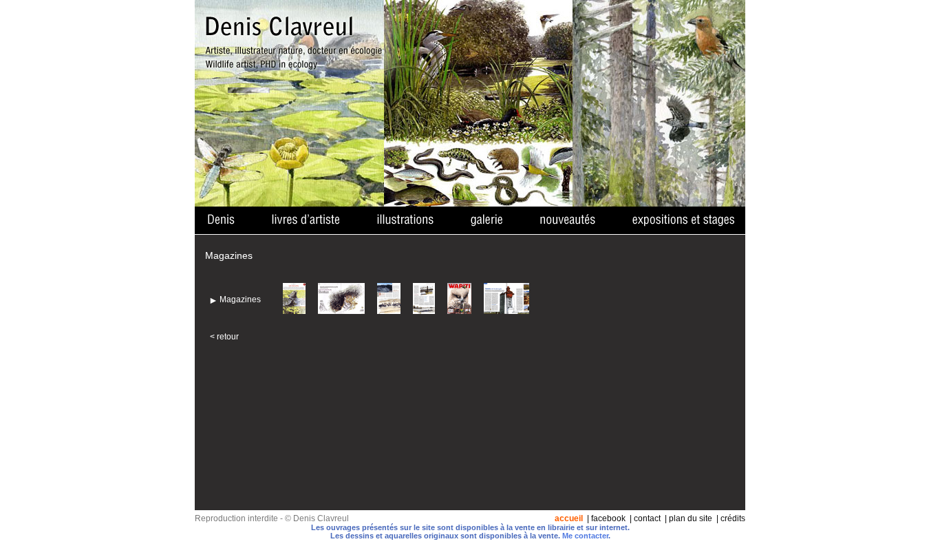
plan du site (690, 518)
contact (647, 518)
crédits (732, 518)
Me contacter (585, 536)
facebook (608, 518)
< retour (224, 336)
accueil (569, 518)
